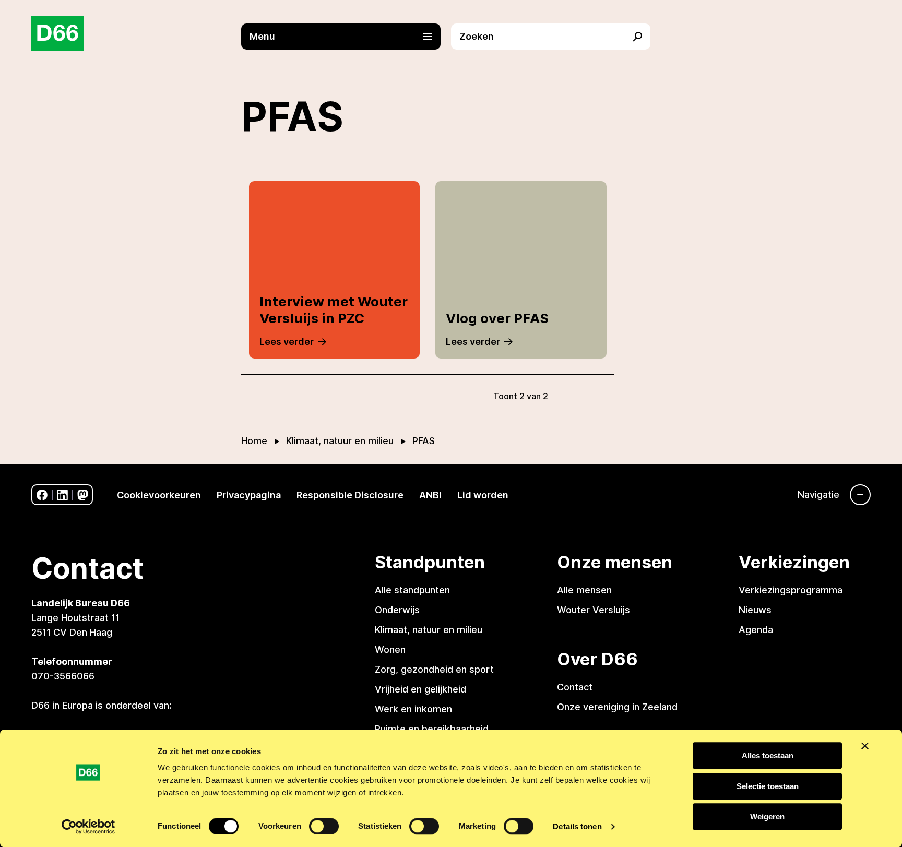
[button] (346, 36)
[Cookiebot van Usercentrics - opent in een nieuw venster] (88, 826)
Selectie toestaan (768, 786)
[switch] (324, 826)
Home (254, 440)
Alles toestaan (767, 755)
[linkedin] (62, 495)
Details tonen (577, 826)
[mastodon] (82, 495)
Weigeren (767, 816)
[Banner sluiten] (865, 745)
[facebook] (42, 495)
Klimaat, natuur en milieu (340, 440)
